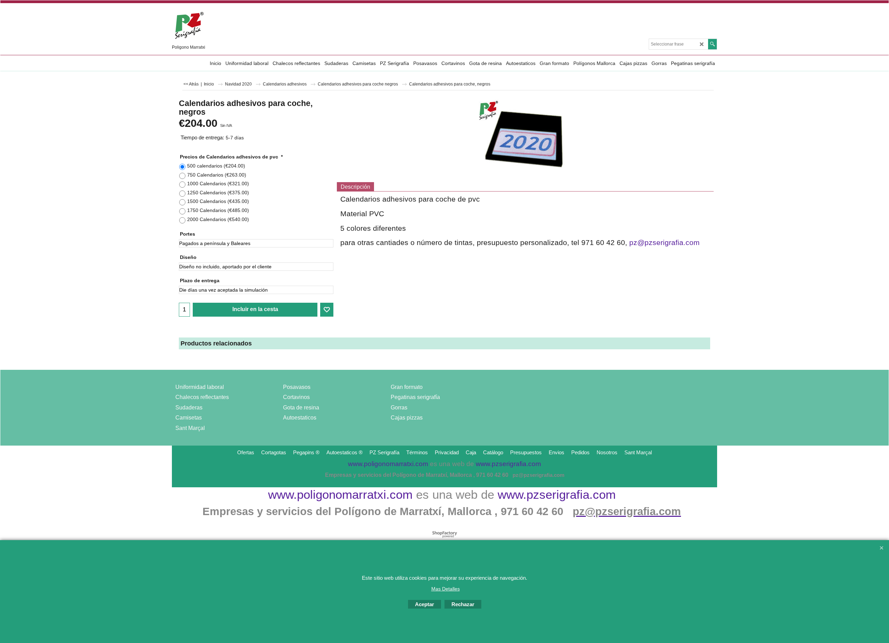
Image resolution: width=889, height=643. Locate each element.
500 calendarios (216, 166)
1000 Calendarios (218, 183)
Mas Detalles (445, 589)
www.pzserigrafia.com (557, 494)
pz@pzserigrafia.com (664, 242)
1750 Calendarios (218, 210)
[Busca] (712, 44)
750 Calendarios (216, 175)
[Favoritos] (326, 309)
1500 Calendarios (218, 201)
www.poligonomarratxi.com (340, 494)
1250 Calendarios (218, 192)
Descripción (355, 187)
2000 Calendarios (218, 219)
